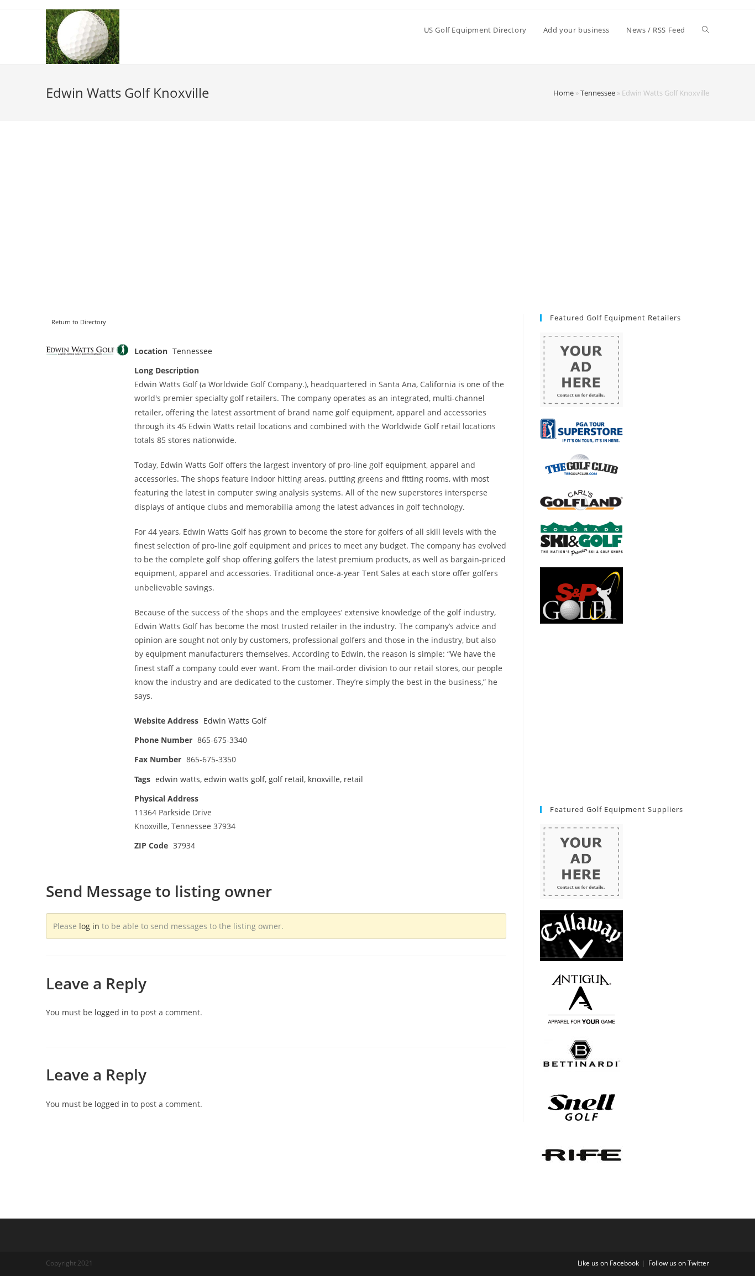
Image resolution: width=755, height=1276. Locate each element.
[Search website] (705, 29)
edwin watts (177, 779)
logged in (112, 1012)
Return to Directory (78, 322)
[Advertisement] (377, 231)
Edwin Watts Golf (234, 720)
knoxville (324, 779)
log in (89, 926)
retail (353, 779)
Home (563, 93)
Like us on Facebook (608, 1263)
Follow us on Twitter (678, 1263)
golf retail (286, 779)
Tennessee (597, 93)
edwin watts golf (234, 779)
